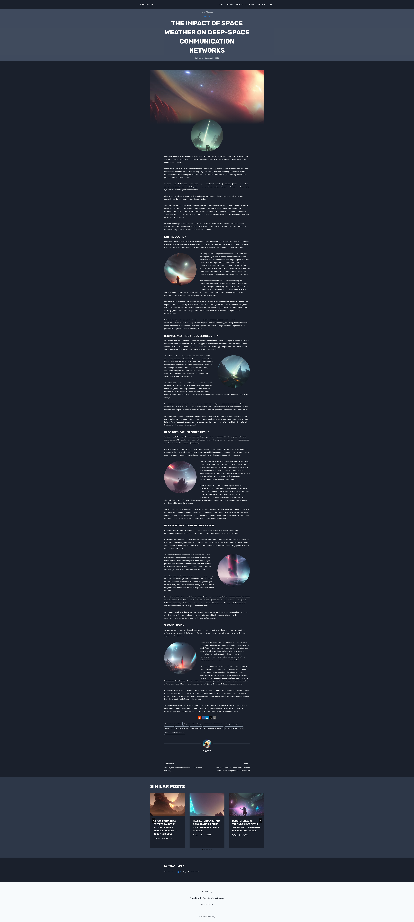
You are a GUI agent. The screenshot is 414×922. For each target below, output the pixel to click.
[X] (210, 717)
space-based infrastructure (174, 733)
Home (221, 4)
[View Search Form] (271, 4)
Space (207, 16)
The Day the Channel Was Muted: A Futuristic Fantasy (183, 767)
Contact (261, 4)
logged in (179, 872)
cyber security (189, 724)
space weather (196, 728)
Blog (251, 4)
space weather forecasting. (213, 728)
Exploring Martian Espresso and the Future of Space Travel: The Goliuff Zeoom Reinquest (165, 827)
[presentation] (167, 804)
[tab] (202, 849)
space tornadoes (182, 728)
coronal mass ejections (173, 724)
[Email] (214, 717)
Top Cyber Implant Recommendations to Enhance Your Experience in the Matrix (233, 767)
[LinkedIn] (207, 717)
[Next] (260, 820)
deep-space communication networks (210, 724)
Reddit (230, 4)
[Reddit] (199, 717)
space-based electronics (234, 728)
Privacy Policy (207, 904)
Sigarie (200, 58)
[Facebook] (203, 717)
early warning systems (233, 724)
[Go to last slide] (153, 820)
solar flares (169, 728)
